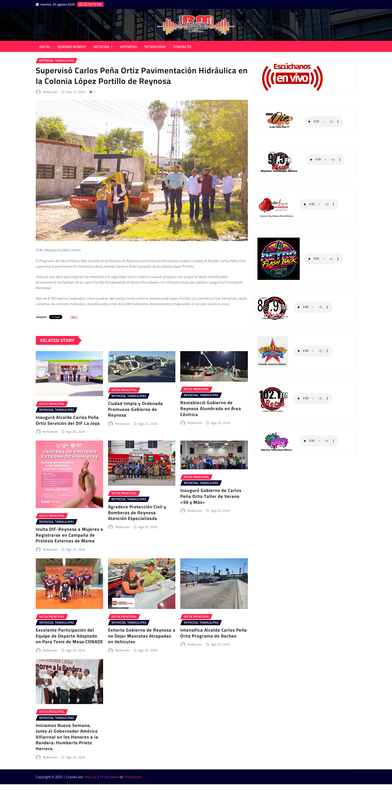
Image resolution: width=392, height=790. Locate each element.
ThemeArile (133, 777)
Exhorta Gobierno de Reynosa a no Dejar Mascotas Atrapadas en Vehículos (141, 636)
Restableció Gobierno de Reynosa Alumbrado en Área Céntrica (210, 408)
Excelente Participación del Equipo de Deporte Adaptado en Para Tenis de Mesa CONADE (69, 636)
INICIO (44, 47)
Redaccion (50, 92)
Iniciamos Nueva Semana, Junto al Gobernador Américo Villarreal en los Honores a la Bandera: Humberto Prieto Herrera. (67, 737)
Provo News (109, 777)
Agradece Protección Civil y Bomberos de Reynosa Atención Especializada (137, 512)
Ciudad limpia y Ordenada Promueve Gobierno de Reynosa (135, 409)
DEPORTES (128, 47)
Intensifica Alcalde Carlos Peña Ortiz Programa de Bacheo (213, 633)
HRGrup (90, 777)
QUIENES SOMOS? (71, 47)
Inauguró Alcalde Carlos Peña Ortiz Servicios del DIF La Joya (68, 420)
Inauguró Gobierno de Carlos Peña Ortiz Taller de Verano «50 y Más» (210, 496)
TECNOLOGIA (155, 47)
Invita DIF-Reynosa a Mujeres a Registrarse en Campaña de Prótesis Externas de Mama (69, 535)
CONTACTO (182, 47)
